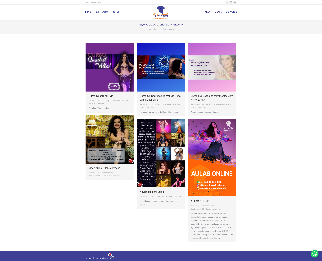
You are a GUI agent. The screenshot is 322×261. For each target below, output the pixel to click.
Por (105, 101)
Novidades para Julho (152, 191)
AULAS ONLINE (200, 201)
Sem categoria (94, 101)
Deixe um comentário (96, 104)
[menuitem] (88, 12)
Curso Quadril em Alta (101, 96)
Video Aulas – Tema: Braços (104, 168)
